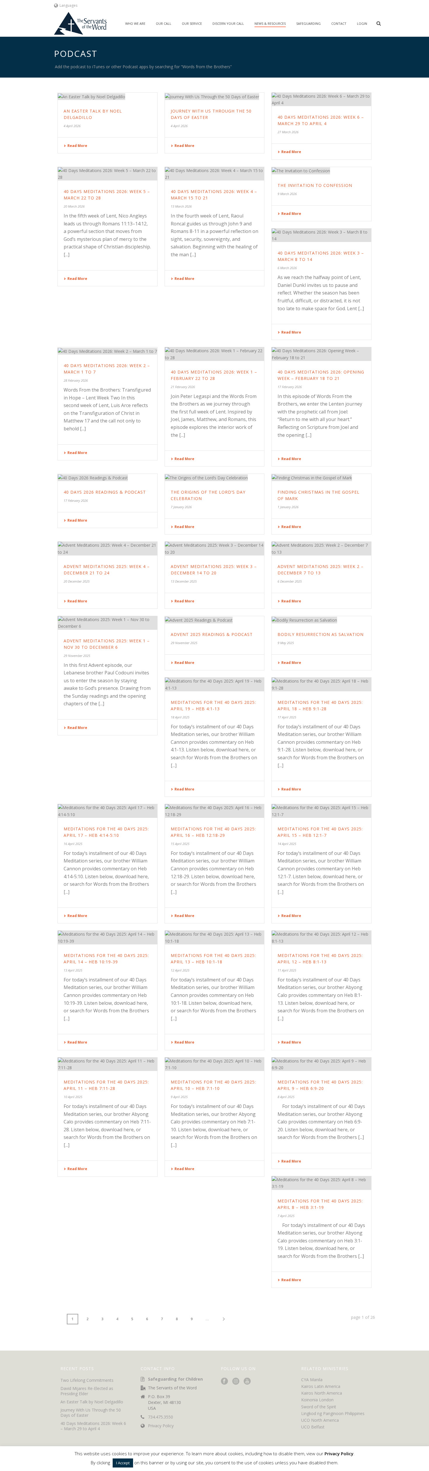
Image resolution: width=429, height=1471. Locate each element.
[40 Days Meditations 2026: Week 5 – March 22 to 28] (107, 173)
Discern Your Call (228, 23)
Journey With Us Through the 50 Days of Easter (90, 1412)
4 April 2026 (72, 126)
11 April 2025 (287, 970)
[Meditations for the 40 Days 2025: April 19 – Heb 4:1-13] (214, 684)
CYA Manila (311, 1379)
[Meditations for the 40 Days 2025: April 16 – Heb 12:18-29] (214, 811)
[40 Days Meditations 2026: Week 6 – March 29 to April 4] (321, 99)
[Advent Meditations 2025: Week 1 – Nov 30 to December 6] (107, 623)
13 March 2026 (181, 206)
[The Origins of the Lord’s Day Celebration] (214, 477)
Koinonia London (317, 1399)
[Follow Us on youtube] (247, 1381)
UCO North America (320, 1420)
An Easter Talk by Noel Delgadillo (91, 1402)
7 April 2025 (286, 1216)
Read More (77, 145)
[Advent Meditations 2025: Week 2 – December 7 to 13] (321, 548)
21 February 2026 (183, 387)
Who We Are (135, 23)
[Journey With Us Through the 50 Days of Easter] (214, 96)
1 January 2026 (288, 507)
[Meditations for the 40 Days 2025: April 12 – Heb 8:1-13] (321, 937)
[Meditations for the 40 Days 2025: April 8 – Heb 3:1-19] (321, 1183)
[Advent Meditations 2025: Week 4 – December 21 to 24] (107, 548)
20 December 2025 (77, 581)
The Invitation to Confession (315, 185)
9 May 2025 (286, 643)
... (207, 1318)
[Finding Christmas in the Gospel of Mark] (321, 477)
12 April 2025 (180, 970)
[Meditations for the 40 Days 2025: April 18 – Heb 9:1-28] (321, 684)
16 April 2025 (73, 843)
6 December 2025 (290, 581)
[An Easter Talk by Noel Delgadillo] (107, 96)
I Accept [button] (123, 1462)
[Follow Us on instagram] (235, 1381)
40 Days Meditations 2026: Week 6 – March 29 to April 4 (93, 1426)
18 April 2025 (180, 717)
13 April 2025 (73, 970)
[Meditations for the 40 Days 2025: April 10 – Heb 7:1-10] (214, 1064)
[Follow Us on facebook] (224, 1381)
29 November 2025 (77, 655)
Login (362, 23)
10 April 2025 (73, 1097)
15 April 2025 (180, 843)
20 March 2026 (74, 206)
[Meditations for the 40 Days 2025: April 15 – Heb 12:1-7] (321, 811)
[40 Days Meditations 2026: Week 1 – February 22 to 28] (214, 354)
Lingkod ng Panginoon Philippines (333, 1413)
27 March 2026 (288, 132)
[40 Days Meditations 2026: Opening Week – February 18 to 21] (321, 354)
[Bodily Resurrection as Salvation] (321, 619)
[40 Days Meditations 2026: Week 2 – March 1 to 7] (107, 351)
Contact (338, 23)
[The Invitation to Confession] (321, 170)
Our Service (192, 23)
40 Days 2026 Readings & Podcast (105, 492)
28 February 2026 (76, 380)
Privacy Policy (161, 1425)
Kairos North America (321, 1393)
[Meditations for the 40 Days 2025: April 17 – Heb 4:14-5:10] (107, 811)
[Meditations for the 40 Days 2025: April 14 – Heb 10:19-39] (107, 937)
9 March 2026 (287, 194)
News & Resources (270, 23)
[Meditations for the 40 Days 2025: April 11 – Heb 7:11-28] (107, 1064)
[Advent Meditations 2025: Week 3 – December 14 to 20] (214, 548)
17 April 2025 (287, 717)
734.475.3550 (160, 1417)
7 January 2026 (181, 507)
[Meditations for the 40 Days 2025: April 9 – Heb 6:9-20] (321, 1064)
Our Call (163, 23)
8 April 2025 (286, 1097)
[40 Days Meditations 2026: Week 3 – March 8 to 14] (321, 235)
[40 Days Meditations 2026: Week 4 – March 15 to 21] (214, 173)
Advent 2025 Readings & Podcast (212, 634)
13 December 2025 (184, 581)
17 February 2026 (290, 387)
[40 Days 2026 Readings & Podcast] (107, 477)
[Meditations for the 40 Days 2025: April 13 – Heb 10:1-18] (214, 937)
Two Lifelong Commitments (87, 1380)
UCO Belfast (313, 1427)
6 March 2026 (287, 268)
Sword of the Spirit (318, 1406)
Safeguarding (308, 23)
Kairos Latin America (320, 1386)
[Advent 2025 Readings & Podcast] (214, 619)
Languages (68, 5)
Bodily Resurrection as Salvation (321, 634)
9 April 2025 (179, 1097)
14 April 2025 (287, 843)
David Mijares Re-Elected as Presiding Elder (86, 1391)
